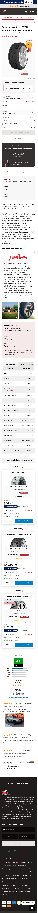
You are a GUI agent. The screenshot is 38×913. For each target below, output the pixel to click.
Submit (18, 843)
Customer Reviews (7, 872)
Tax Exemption (22, 878)
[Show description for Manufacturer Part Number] (32, 451)
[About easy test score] (19, 74)
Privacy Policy (15, 875)
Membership (15, 869)
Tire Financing (6, 865)
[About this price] (28, 506)
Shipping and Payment (19, 865)
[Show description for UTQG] (32, 400)
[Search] (22, 11)
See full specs (18, 138)
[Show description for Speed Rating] (32, 389)
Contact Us (13, 862)
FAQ (21, 869)
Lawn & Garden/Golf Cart (18, 891)
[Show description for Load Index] (32, 383)
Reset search (19, 21)
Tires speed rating (8, 390)
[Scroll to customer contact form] (31, 163)
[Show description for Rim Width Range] (32, 426)
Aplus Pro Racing (18, 472)
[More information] (22, 466)
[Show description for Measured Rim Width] (32, 431)
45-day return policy (23, 812)
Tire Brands (5, 862)
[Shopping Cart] (29, 11)
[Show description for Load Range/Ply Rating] (32, 395)
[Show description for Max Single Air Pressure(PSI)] (32, 410)
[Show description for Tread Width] (32, 441)
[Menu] (33, 11)
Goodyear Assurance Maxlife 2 (18, 596)
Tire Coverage (6, 875)
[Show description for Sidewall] (32, 378)
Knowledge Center (26, 875)
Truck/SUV (12, 885)
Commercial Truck (17, 888)
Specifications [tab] (10, 364)
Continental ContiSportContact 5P (18, 534)
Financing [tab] (10, 368)
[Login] (26, 11)
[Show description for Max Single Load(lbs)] (32, 405)
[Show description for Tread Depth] (32, 416)
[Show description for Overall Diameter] (32, 446)
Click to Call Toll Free (19, 783)
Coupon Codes (28, 869)
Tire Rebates (22, 862)
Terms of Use (29, 872)
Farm (29, 891)
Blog (3, 878)
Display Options (13, 766)
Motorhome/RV (6, 888)
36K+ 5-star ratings (20, 804)
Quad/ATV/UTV (28, 888)
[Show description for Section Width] (32, 436)
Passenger (5, 33)
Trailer (26, 885)
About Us (29, 862)
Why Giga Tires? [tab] (24, 172)
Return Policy (6, 869)
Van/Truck (20, 885)
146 (14, 36)
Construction (6, 891)
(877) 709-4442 (11, 346)
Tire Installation (19, 872)
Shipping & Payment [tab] (26, 364)
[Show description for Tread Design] (32, 421)
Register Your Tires (11, 878)
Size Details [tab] (26, 368)
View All (4, 894)
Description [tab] (11, 172)
